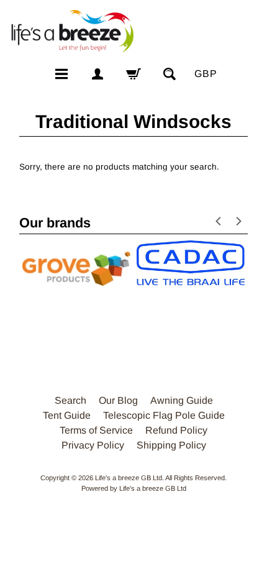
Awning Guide (181, 400)
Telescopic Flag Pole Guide (164, 415)
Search (70, 400)
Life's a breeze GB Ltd (128, 477)
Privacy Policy (92, 445)
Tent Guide (67, 415)
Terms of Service (96, 430)
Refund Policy (176, 430)
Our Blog (118, 400)
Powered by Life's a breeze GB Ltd (133, 488)
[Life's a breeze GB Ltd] (72, 31)
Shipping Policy (171, 445)
